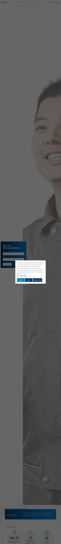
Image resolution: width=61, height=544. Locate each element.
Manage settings (37, 280)
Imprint (25, 275)
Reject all (29, 280)
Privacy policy (20, 275)
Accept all (21, 280)
